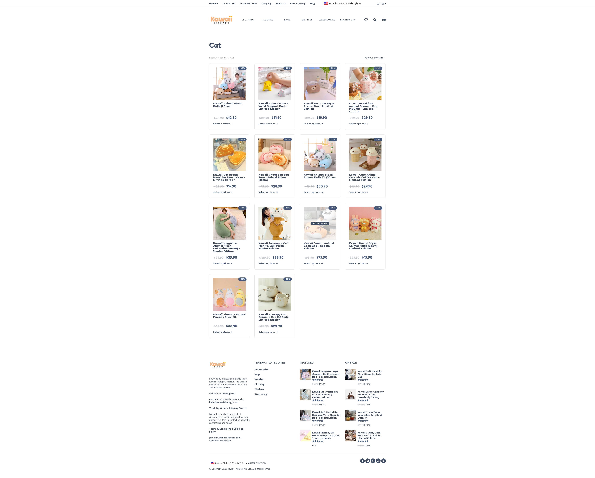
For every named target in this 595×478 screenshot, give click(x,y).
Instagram (228, 393)
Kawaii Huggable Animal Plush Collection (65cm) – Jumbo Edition (226, 247)
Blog (312, 3)
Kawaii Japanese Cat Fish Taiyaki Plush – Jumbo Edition (273, 246)
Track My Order (248, 3)
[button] (375, 19)
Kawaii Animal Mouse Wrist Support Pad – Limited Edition (273, 106)
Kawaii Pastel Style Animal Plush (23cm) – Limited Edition (364, 246)
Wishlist (213, 3)
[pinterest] (383, 460)
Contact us (215, 399)
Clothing (259, 384)
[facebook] (362, 460)
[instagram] (367, 460)
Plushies (259, 389)
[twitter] (373, 460)
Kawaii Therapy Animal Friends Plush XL (229, 316)
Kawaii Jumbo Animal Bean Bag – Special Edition (319, 246)
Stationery (261, 394)
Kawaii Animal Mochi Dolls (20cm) (227, 105)
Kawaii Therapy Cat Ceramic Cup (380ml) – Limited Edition (274, 317)
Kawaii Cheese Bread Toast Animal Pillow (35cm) (273, 177)
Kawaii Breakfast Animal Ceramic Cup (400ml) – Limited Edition (363, 107)
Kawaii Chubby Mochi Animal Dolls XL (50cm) (320, 176)
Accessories (261, 369)
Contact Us (229, 3)
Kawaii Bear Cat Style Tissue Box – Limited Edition (319, 106)
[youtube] (378, 460)
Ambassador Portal (220, 440)
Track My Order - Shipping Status (227, 408)
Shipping (266, 3)
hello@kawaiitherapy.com (223, 402)
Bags (257, 374)
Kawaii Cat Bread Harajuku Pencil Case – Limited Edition (229, 177)
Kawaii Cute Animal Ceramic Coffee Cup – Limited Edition (364, 177)
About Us (280, 3)
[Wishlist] (366, 19)
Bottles (259, 379)
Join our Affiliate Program (223, 437)
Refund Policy (297, 3)
